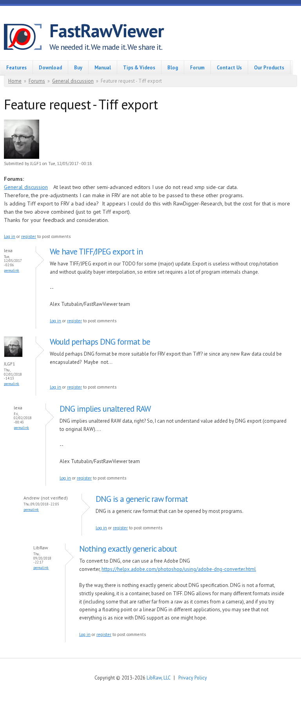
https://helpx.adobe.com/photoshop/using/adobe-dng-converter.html (179, 569)
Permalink (11, 270)
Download (50, 67)
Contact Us (229, 67)
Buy (78, 67)
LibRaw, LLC (158, 677)
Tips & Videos (139, 67)
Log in (9, 236)
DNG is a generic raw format (142, 499)
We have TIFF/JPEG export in (96, 251)
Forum (197, 67)
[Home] (26, 38)
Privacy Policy (192, 677)
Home (15, 81)
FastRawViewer (106, 30)
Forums (37, 81)
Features (16, 67)
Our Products (269, 67)
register (28, 236)
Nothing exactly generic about (128, 548)
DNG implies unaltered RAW (105, 408)
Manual (102, 67)
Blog (172, 67)
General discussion (73, 81)
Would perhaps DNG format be (100, 341)
